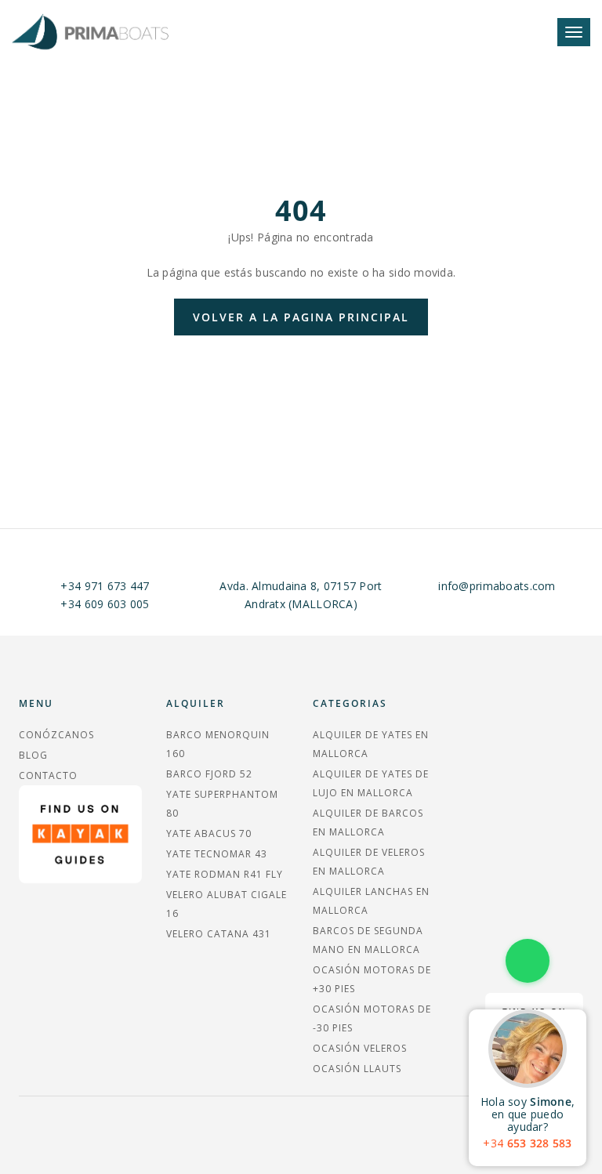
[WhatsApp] (527, 961)
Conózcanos (56, 734)
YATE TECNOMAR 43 (216, 854)
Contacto (48, 775)
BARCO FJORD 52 (209, 774)
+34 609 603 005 (104, 603)
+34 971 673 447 (104, 585)
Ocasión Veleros (360, 1048)
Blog (33, 755)
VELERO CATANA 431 (218, 933)
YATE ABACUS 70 (209, 833)
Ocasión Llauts (357, 1068)
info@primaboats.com (496, 585)
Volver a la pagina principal (301, 317)
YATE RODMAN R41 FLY (224, 874)
